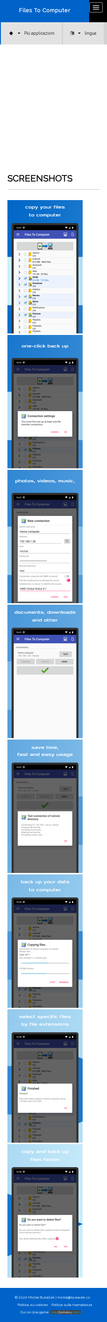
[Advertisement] (53, 114)
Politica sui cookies (33, 1305)
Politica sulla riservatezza (71, 1305)
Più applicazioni (38, 33)
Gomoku (65, 1312)
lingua (90, 33)
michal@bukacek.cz (73, 1297)
